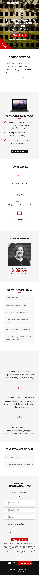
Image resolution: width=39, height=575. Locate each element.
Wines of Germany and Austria (18, 464)
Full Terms (17, 552)
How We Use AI (21, 571)
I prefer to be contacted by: (15, 524)
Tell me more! (19, 35)
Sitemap (12, 569)
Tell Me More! (19, 540)
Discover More (19, 151)
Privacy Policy (25, 552)
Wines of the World (13, 457)
